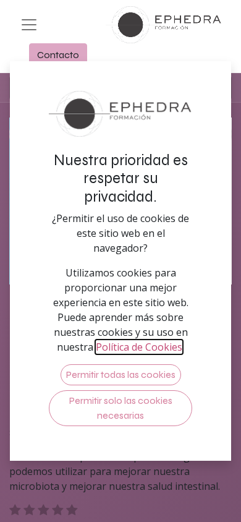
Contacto (58, 55)
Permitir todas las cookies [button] (120, 374)
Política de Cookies (139, 347)
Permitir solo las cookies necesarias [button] (120, 408)
